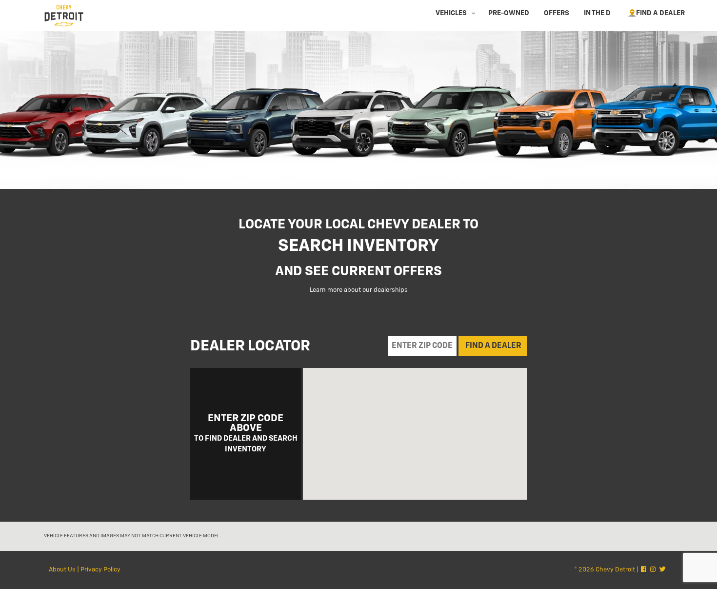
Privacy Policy (100, 570)
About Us (62, 570)
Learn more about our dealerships (359, 290)
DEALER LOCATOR (250, 346)
